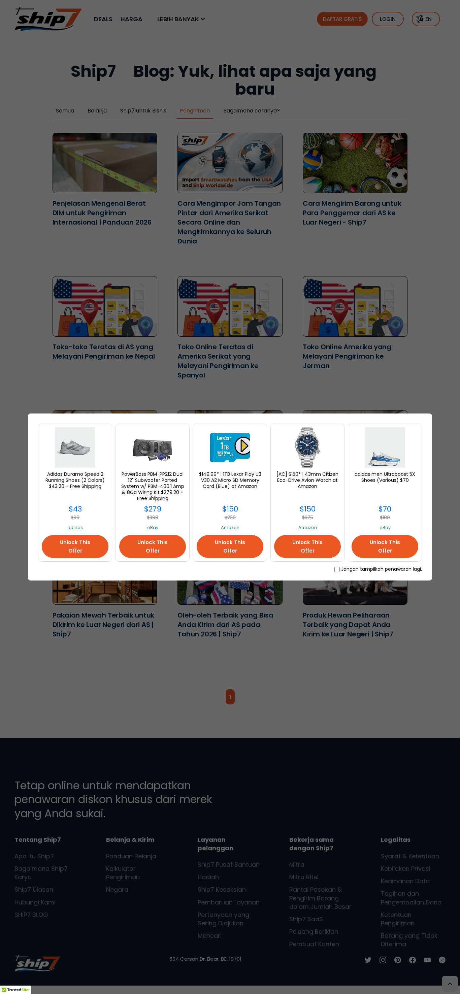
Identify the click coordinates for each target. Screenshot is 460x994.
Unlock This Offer (75, 546)
